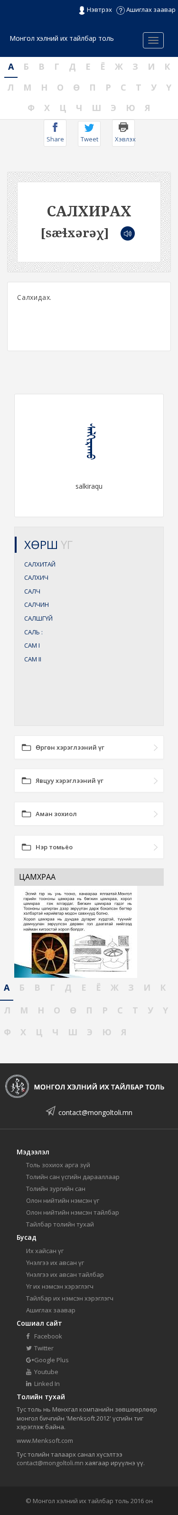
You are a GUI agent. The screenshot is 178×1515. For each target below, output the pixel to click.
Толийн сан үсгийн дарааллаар (73, 1176)
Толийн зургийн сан (55, 1188)
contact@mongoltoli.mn (95, 1112)
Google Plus (51, 1360)
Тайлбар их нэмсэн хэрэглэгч (69, 1298)
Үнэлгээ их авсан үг (55, 1262)
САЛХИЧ (36, 577)
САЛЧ (32, 591)
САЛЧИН (36, 604)
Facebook (47, 1336)
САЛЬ (33, 632)
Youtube (45, 1371)
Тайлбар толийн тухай (60, 1224)
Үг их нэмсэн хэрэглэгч (60, 1286)
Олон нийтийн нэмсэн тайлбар (72, 1212)
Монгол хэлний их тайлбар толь (61, 38)
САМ (32, 645)
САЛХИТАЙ (40, 564)
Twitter (43, 1348)
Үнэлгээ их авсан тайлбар (65, 1274)
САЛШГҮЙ (38, 618)
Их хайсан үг (45, 1250)
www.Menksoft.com (45, 1440)
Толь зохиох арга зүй (58, 1165)
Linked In (46, 1383)
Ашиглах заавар (150, 9)
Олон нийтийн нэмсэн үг (62, 1200)
